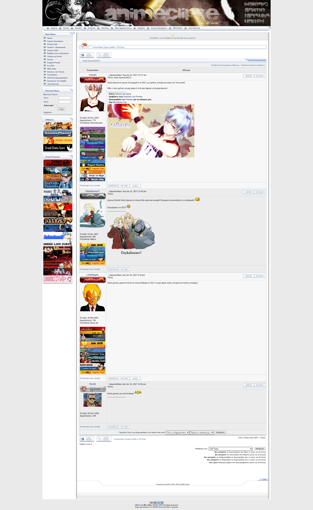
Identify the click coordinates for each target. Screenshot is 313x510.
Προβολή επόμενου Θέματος (253, 65)
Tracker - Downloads (56, 47)
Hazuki (92, 384)
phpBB (167, 484)
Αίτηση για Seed (54, 56)
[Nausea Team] (92, 130)
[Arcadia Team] (92, 362)
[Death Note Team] (92, 337)
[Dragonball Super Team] (92, 169)
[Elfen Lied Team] (92, 330)
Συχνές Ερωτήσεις (159, 28)
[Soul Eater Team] (92, 246)
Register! (48, 112)
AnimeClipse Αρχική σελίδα (104, 47)
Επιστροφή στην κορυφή (90, 185)
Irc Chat (50, 66)
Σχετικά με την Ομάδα (56, 81)
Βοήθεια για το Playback (58, 53)
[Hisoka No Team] (92, 137)
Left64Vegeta (92, 275)
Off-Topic (120, 47)
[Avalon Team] (92, 151)
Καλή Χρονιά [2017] (91, 61)
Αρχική (54, 28)
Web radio (51, 69)
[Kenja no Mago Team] (92, 177)
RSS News (177, 28)
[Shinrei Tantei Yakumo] (92, 141)
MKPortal (139, 505)
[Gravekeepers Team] (92, 155)
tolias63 (92, 75)
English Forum (53, 63)
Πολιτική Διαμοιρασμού (57, 78)
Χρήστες (141, 28)
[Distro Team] (92, 144)
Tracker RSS (52, 50)
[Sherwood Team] (92, 253)
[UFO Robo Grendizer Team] (92, 355)
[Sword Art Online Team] (92, 180)
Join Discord (194, 28)
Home (49, 38)
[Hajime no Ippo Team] (92, 159)
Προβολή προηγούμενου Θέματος (225, 65)
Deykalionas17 (92, 191)
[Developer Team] (92, 148)
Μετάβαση (220, 432)
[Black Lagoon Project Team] (92, 366)
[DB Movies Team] (92, 348)
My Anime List (120, 102)
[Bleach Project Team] (92, 341)
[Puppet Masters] (92, 166)
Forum (66, 28)
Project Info (52, 44)
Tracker (78, 28)
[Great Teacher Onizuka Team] (92, 173)
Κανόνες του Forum (55, 72)
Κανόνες (105, 28)
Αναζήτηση (52, 75)
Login (61, 109)
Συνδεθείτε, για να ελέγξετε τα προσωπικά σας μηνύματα (172, 38)
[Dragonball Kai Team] (92, 162)
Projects (91, 28)
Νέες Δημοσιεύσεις (123, 28)
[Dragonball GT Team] (92, 333)
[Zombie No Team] (92, 133)
